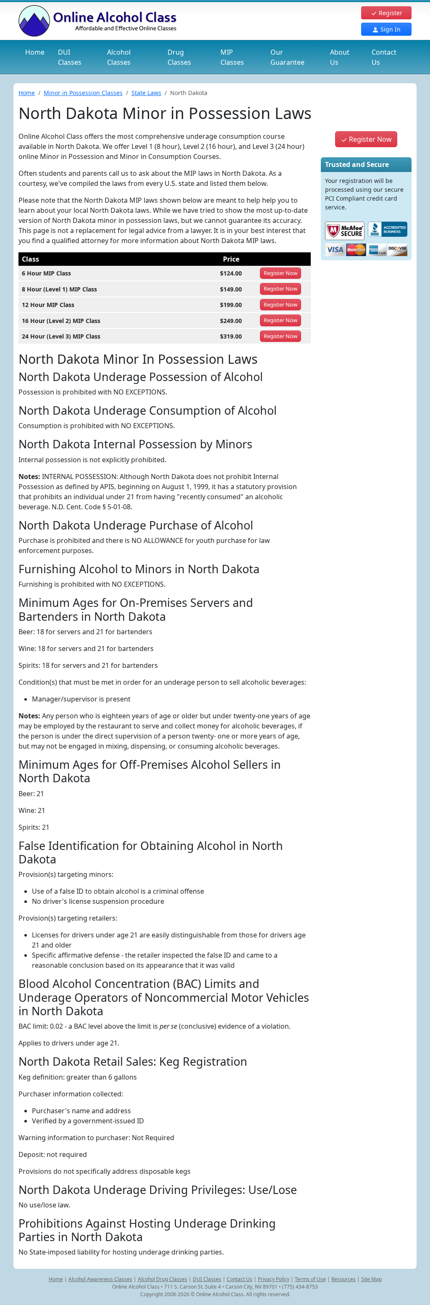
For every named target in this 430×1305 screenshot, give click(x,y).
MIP (232, 57)
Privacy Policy (273, 1279)
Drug (179, 57)
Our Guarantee (287, 57)
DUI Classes (207, 1279)
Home (35, 52)
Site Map (371, 1279)
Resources (343, 1279)
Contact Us (384, 57)
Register (389, 13)
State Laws (146, 93)
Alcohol (119, 57)
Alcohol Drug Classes (162, 1279)
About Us (339, 57)
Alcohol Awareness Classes (100, 1279)
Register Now (369, 139)
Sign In (390, 29)
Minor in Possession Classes (83, 93)
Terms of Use (310, 1279)
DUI (69, 57)
